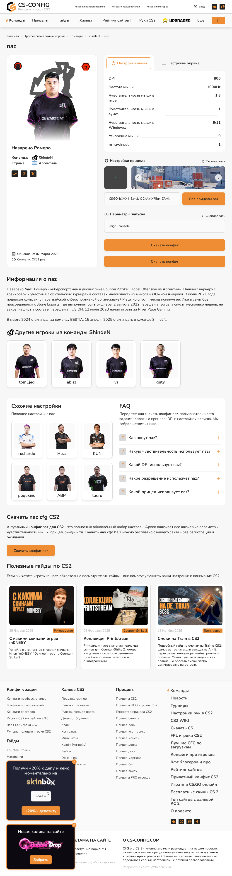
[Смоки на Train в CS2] (190, 605)
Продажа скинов (74, 698)
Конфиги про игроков (193, 754)
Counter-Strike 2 (135, 630)
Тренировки (212, 630)
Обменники (69, 758)
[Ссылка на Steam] (15, 173)
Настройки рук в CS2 (192, 713)
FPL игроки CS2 (186, 735)
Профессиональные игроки (44, 36)
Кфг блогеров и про (191, 762)
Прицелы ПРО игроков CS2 (136, 705)
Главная (13, 36)
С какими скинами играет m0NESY (34, 640)
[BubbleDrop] (41, 844)
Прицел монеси (127, 738)
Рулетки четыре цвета (78, 712)
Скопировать (215, 161)
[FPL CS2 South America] (85, 66)
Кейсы (66, 751)
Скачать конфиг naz (31, 550)
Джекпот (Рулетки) (75, 718)
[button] (159, 185)
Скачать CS (182, 728)
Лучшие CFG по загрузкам (186, 745)
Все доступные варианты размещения (87, 851)
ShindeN (94, 36)
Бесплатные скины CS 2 (194, 792)
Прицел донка (126, 745)
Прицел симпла (127, 718)
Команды (76, 36)
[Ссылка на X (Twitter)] (33, 173)
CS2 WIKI (180, 720)
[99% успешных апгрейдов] (176, 20)
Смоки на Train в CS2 (178, 638)
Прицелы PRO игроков (133, 777)
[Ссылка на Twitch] (24, 173)
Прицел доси (125, 751)
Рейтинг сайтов (186, 769)
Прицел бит (124, 764)
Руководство (63, 630)
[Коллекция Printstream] (116, 605)
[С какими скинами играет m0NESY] (41, 605)
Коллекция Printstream (107, 638)
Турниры (179, 705)
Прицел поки (125, 725)
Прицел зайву (126, 771)
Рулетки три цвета (75, 705)
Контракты (69, 731)
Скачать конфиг (165, 245)
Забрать (41, 859)
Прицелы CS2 (126, 698)
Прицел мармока (128, 758)
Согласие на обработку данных (91, 862)
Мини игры (69, 738)
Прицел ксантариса (130, 731)
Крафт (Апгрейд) (73, 745)
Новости (179, 698)
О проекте (181, 811)
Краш (65, 725)
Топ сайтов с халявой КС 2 (192, 801)
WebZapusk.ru (160, 867)
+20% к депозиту (40, 810)
